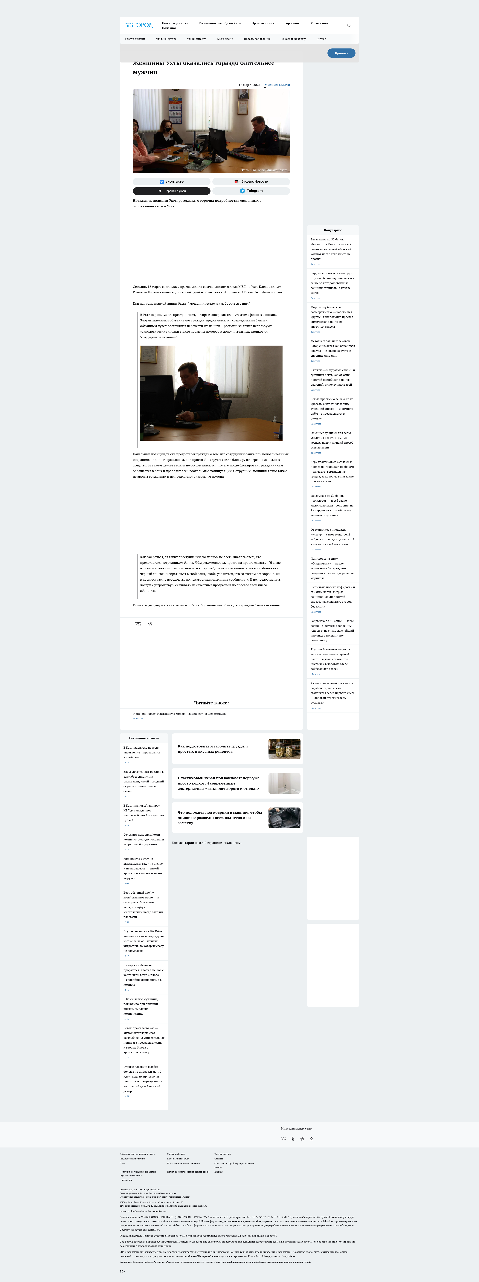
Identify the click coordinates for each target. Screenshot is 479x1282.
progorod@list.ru (198, 1205)
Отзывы (218, 1158)
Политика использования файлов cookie (188, 1171)
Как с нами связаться (178, 1158)
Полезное (169, 28)
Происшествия (263, 23)
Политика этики (222, 1154)
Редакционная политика (132, 1158)
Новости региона (175, 23)
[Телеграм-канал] (251, 191)
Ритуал (321, 39)
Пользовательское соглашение (183, 1163)
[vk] (138, 623)
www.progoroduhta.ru (149, 1189)
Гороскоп (292, 23)
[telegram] (151, 623)
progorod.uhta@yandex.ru (133, 1211)
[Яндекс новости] (251, 181)
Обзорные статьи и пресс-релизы (137, 1154)
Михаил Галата (277, 85)
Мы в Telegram (166, 39)
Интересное (126, 1180)
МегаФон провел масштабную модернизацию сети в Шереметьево (179, 716)
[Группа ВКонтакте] (171, 181)
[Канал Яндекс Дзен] (171, 191)
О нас (123, 1163)
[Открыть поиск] (349, 25)
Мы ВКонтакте (196, 39)
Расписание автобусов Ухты (220, 23)
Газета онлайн (135, 39)
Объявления (318, 23)
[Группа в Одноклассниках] (293, 1138)
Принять (341, 53)
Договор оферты (176, 1154)
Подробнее (288, 1256)
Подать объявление (257, 39)
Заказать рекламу (294, 39)
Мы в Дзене (225, 39)
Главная (218, 1171)
